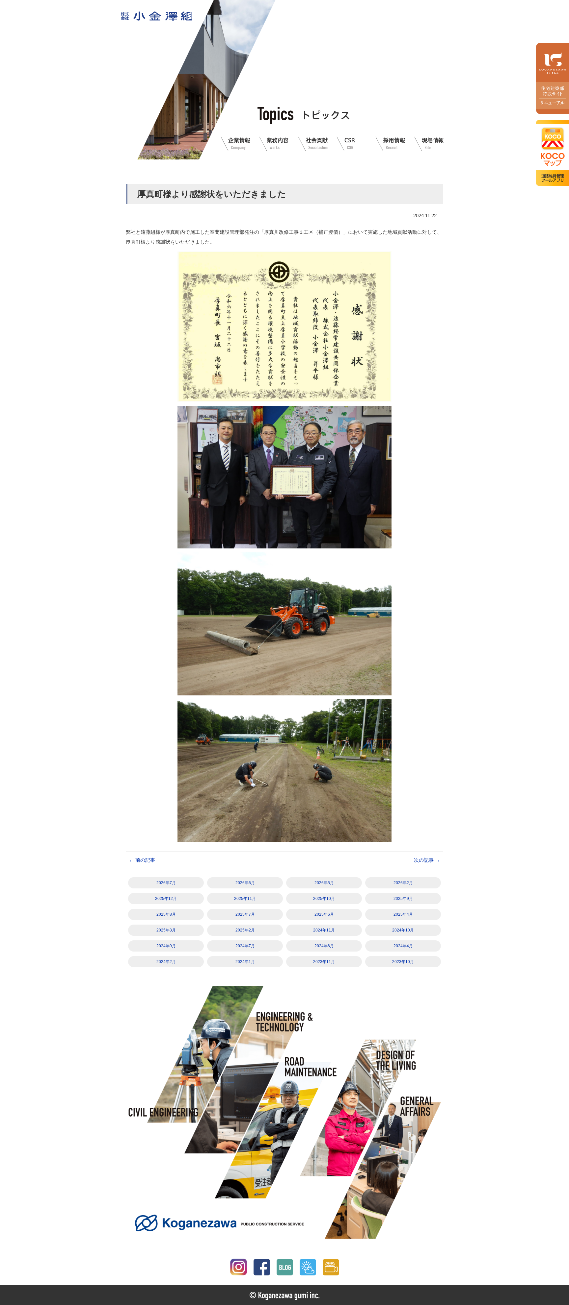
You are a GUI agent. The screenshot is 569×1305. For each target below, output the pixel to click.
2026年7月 (166, 883)
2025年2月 (245, 930)
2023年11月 (324, 961)
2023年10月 (403, 961)
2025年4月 (403, 914)
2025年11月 (245, 898)
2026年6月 (245, 883)
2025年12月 (166, 898)
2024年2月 (166, 961)
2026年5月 (324, 883)
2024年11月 (324, 930)
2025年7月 (245, 914)
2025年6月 (324, 914)
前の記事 (142, 860)
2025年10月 (324, 898)
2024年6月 (324, 946)
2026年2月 (403, 883)
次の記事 (427, 860)
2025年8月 (166, 914)
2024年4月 (403, 946)
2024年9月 (166, 946)
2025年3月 (166, 930)
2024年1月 (245, 961)
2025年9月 (403, 898)
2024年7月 (245, 946)
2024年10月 (403, 930)
